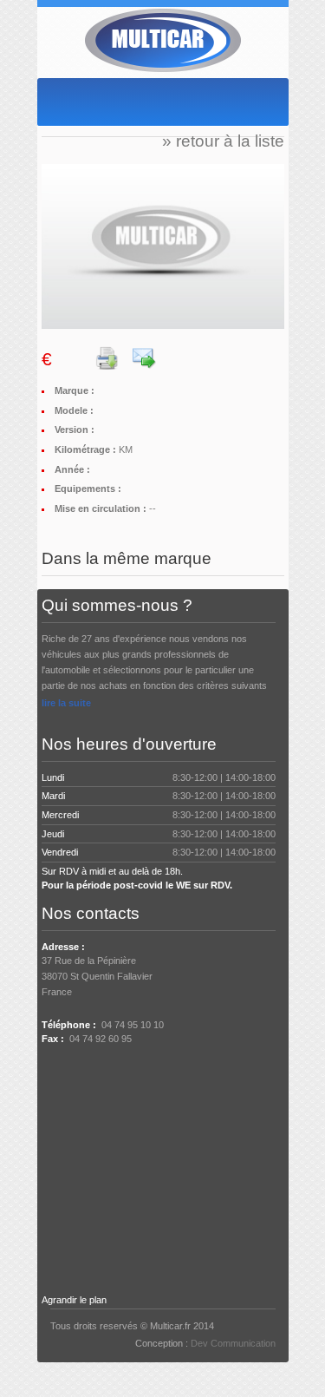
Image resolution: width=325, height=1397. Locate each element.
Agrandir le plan (74, 1300)
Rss (106, 1073)
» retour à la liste (223, 141)
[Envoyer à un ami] (144, 361)
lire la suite (66, 703)
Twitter (51, 1073)
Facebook (78, 1073)
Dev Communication (233, 1343)
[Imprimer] (107, 361)
